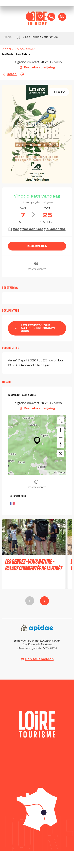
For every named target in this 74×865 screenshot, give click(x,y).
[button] (51, 17)
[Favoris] (40, 17)
